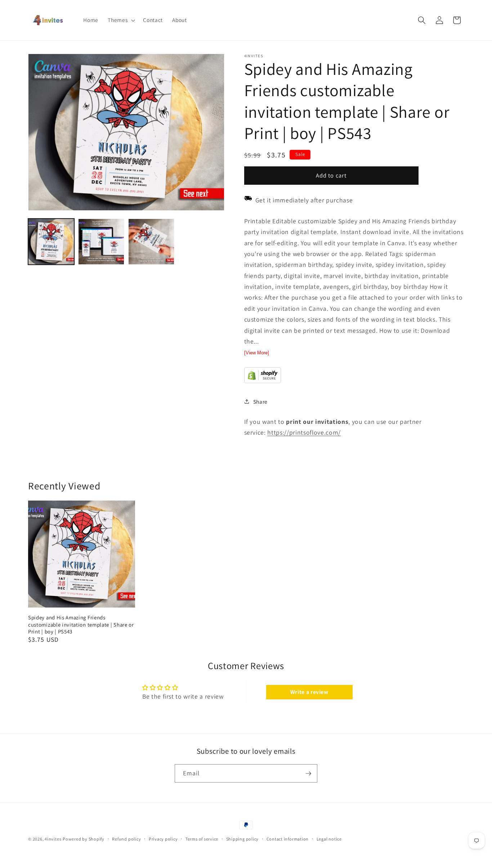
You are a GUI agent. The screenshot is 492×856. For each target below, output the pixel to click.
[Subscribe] (308, 773)
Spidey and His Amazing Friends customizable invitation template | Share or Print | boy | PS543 (81, 624)
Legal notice (329, 839)
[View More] (256, 352)
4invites (53, 839)
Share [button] (260, 401)
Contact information (288, 839)
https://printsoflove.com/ (304, 432)
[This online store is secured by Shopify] (262, 381)
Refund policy (126, 839)
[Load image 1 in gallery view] (51, 242)
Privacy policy (163, 839)
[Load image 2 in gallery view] (101, 242)
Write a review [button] (309, 692)
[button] (120, 20)
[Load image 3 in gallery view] (151, 242)
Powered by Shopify (83, 839)
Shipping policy (242, 839)
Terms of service (201, 839)
